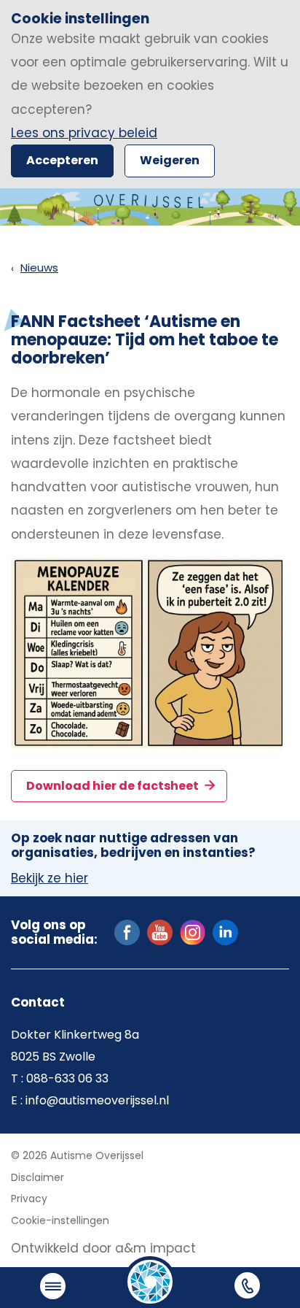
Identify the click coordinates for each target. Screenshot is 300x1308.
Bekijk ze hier (49, 879)
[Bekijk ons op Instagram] (192, 931)
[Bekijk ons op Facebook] (127, 931)
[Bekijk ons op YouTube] (160, 931)
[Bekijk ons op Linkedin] (225, 931)
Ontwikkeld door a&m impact (103, 1248)
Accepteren (62, 160)
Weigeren (170, 160)
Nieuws (39, 267)
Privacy (29, 1198)
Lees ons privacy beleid (84, 133)
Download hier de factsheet (113, 785)
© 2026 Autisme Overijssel (77, 1155)
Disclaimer (37, 1177)
